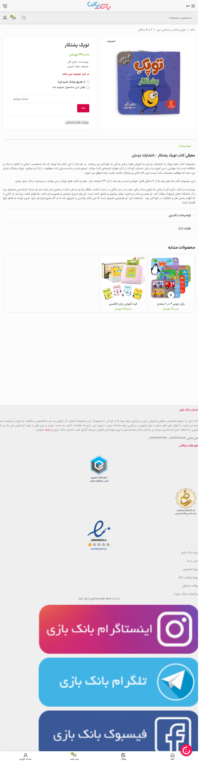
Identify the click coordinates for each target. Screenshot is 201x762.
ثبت (83, 108)
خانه (192, 30)
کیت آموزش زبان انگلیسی (123, 304)
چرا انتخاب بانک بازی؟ (186, 594)
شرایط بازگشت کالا (189, 578)
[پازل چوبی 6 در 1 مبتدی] (171, 278)
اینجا (47, 430)
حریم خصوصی (191, 569)
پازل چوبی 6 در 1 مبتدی (171, 304)
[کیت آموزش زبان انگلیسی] (123, 278)
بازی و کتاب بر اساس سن (171, 30)
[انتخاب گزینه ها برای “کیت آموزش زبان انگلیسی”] (123, 295)
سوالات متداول (190, 586)
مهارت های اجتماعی (77, 122)
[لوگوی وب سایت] (99, 6)
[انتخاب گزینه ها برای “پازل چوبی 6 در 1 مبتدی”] (171, 295)
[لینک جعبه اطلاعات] (7, 6)
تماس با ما (193, 561)
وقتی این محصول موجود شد (69, 87)
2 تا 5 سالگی (145, 30)
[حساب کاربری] (5, 18)
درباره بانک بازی (190, 553)
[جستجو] (24, 18)
